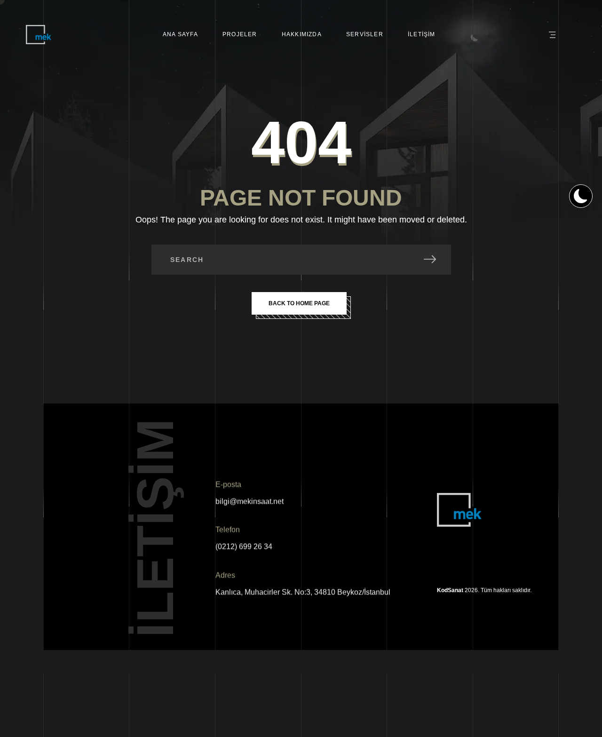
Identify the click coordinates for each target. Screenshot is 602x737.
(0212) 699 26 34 (243, 547)
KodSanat (450, 590)
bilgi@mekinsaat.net (249, 502)
